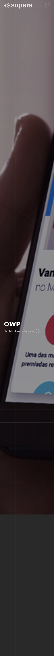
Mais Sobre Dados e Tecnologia (21, 331)
